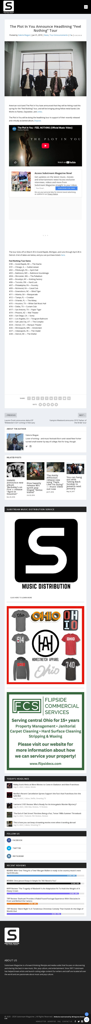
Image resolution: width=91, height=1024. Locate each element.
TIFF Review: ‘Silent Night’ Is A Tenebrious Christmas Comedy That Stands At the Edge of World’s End (45, 910)
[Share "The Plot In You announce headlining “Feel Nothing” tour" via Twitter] (33, 398)
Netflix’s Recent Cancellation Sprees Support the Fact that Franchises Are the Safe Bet (47, 794)
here (63, 255)
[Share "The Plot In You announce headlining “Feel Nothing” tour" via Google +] (38, 398)
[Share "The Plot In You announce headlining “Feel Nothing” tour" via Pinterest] (47, 398)
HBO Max (28, 807)
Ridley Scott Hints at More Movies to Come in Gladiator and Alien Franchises (46, 784)
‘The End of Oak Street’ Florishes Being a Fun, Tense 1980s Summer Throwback (47, 813)
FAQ (59, 1021)
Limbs (39, 111)
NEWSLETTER (41, 1021)
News (46, 35)
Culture (27, 787)
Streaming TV (41, 798)
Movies (33, 787)
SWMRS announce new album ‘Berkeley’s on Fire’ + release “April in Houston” (15, 487)
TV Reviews (43, 807)
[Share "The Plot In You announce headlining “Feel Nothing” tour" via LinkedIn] (51, 398)
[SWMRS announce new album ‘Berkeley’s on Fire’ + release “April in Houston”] (16, 469)
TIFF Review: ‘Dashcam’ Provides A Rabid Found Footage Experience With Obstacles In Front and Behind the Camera (43, 899)
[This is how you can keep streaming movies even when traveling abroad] (9, 824)
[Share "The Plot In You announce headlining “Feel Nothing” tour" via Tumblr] (42, 398)
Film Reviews (36, 816)
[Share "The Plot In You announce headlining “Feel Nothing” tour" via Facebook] (29, 398)
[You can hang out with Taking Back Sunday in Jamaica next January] (75, 468)
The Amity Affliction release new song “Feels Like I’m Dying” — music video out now (55, 482)
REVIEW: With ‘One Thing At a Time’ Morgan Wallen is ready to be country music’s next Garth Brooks (44, 871)
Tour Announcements (58, 35)
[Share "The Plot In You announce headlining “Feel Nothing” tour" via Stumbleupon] (60, 398)
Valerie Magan (24, 35)
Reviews (35, 807)
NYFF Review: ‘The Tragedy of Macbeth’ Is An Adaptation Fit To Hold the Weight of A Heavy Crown (43, 889)
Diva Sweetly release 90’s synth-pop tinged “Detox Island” (35, 488)
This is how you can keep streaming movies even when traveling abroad (44, 822)
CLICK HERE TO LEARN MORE (21, 597)
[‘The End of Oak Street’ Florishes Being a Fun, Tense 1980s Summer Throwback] (9, 815)
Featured (28, 816)
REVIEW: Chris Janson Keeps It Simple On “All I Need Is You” (31, 881)
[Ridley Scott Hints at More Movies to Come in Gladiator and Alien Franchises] (9, 786)
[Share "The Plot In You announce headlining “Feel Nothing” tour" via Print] (69, 398)
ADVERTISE (52, 1021)
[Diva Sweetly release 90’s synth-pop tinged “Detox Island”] (36, 471)
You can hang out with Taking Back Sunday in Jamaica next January (74, 483)
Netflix (33, 798)
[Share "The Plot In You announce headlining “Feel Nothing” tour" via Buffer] (55, 398)
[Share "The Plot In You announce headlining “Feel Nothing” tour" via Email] (64, 398)
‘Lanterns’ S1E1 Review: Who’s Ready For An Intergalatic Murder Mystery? (45, 804)
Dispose (37, 120)
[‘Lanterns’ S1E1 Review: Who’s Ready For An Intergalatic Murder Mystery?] (9, 806)
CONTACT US (67, 1021)
